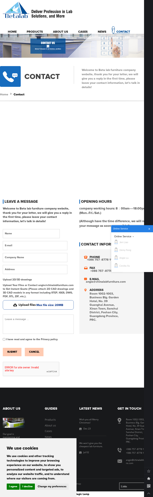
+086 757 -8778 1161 (137, 449)
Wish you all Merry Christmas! (89, 421)
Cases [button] (83, 31)
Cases (48, 431)
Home (4, 94)
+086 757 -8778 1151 (137, 452)
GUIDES (51, 408)
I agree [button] (13, 486)
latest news (90, 408)
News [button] (102, 31)
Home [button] (12, 31)
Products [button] (35, 31)
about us (11, 408)
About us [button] (60, 31)
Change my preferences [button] (52, 486)
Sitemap (76, 483)
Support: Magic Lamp (76, 494)
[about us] (14, 423)
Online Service (122, 236)
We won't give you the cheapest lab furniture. (91, 445)
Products (50, 419)
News (48, 437)
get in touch (129, 408)
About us (50, 425)
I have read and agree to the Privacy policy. (32, 339)
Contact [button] (123, 31)
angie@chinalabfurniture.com (106, 281)
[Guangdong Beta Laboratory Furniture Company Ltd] (16, 10)
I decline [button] (27, 486)
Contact (19, 94)
